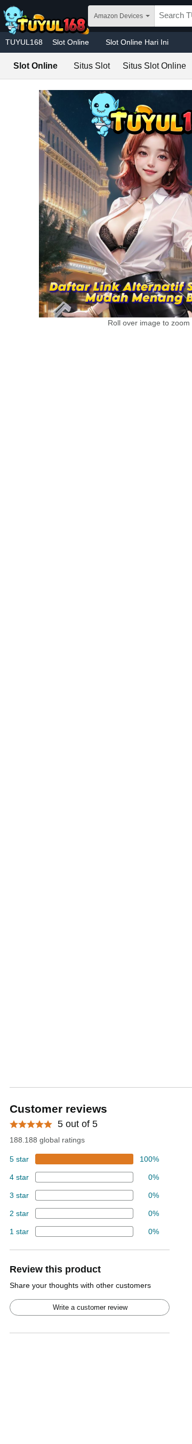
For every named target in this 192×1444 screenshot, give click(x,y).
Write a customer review (90, 1307)
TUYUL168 (24, 42)
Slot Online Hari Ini (137, 42)
